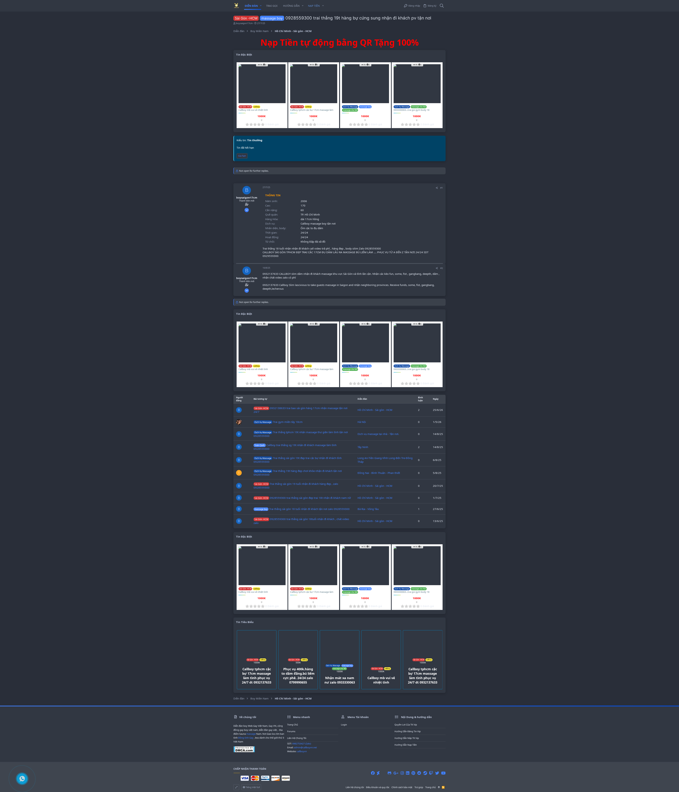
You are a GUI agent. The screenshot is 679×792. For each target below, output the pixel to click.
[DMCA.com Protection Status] (244, 751)
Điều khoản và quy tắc (377, 787)
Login (344, 724)
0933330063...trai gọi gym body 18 (411, 109)
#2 (441, 268)
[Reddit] (419, 773)
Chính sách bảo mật (401, 787)
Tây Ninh (363, 447)
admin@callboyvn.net (305, 747)
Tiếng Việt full (252, 787)
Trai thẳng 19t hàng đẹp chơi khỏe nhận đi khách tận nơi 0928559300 (298, 472)
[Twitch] (431, 773)
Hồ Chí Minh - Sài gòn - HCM (375, 410)
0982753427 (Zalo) (301, 743)
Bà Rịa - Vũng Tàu (368, 509)
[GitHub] (389, 773)
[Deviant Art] (378, 773)
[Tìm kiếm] (442, 5)
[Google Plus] (395, 773)
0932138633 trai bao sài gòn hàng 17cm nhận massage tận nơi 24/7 (300, 410)
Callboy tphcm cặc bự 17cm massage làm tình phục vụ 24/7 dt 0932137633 (311, 111)
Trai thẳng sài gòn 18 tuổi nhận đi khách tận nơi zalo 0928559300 (302, 509)
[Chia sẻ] (437, 188)
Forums (291, 731)
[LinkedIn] (407, 773)
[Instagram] (402, 773)
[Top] (439, 787)
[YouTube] (443, 773)
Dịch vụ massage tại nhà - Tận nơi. (378, 434)
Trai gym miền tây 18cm (278, 422)
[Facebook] (373, 773)
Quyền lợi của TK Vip (405, 724)
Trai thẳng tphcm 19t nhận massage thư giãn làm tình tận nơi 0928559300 (301, 434)
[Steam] (425, 773)
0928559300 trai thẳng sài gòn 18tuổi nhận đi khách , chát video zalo (301, 520)
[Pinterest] (413, 773)
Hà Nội (362, 422)
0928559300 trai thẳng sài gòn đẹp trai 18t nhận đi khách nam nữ (302, 498)
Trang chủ (292, 724)
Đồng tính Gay (245, 737)
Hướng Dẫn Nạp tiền (405, 744)
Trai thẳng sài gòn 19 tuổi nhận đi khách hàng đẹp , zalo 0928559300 (296, 485)
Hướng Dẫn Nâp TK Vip (406, 738)
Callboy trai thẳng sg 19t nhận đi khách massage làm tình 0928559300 (295, 446)
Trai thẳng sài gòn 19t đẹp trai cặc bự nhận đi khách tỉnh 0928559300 (298, 459)
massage (251, 733)
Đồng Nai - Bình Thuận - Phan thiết (379, 473)
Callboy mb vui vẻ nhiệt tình (253, 109)
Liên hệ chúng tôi (296, 738)
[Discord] (383, 773)
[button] (260, 6)
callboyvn (302, 751)
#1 (441, 187)
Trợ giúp (418, 787)
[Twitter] (437, 773)
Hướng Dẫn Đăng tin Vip (407, 731)
